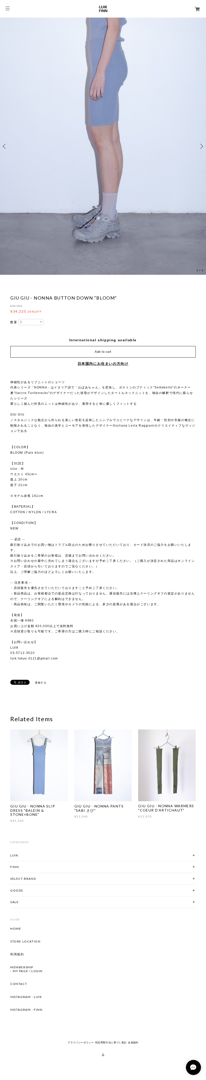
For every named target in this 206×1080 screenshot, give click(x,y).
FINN (14, 867)
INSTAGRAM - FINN (26, 1009)
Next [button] (201, 146)
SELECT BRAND (23, 879)
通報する (40, 682)
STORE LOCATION (25, 941)
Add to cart (103, 352)
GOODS (16, 890)
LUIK (14, 855)
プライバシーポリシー (81, 1042)
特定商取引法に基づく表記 (111, 1042)
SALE (14, 902)
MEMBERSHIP (21, 967)
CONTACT (18, 984)
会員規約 (133, 1042)
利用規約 (17, 954)
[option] (103, 146)
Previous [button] (5, 146)
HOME (15, 928)
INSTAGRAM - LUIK (26, 997)
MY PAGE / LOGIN (28, 971)
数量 (13, 322)
